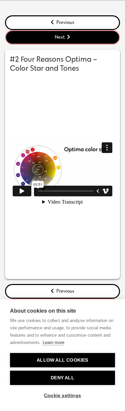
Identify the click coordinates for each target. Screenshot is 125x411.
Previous (64, 22)
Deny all (62, 377)
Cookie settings (62, 395)
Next (60, 37)
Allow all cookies (62, 360)
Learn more (53, 342)
